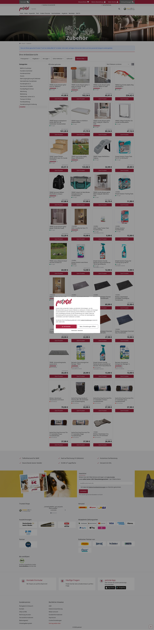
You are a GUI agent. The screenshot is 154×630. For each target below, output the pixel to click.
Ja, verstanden (66, 326)
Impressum (80, 330)
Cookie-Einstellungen (86, 320)
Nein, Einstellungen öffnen (88, 326)
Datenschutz (74, 330)
